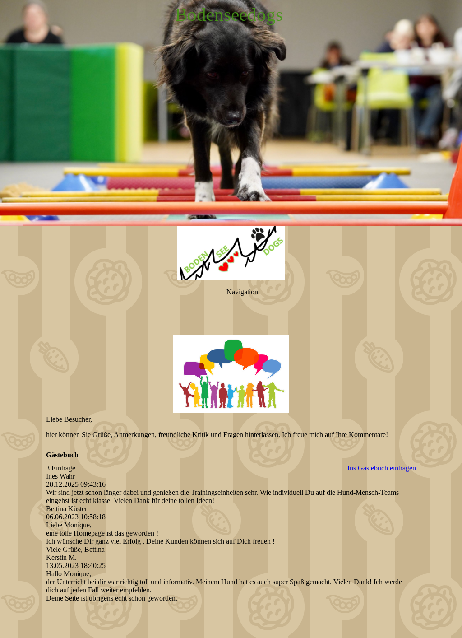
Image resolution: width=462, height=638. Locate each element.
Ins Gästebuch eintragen (381, 468)
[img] (231, 113)
